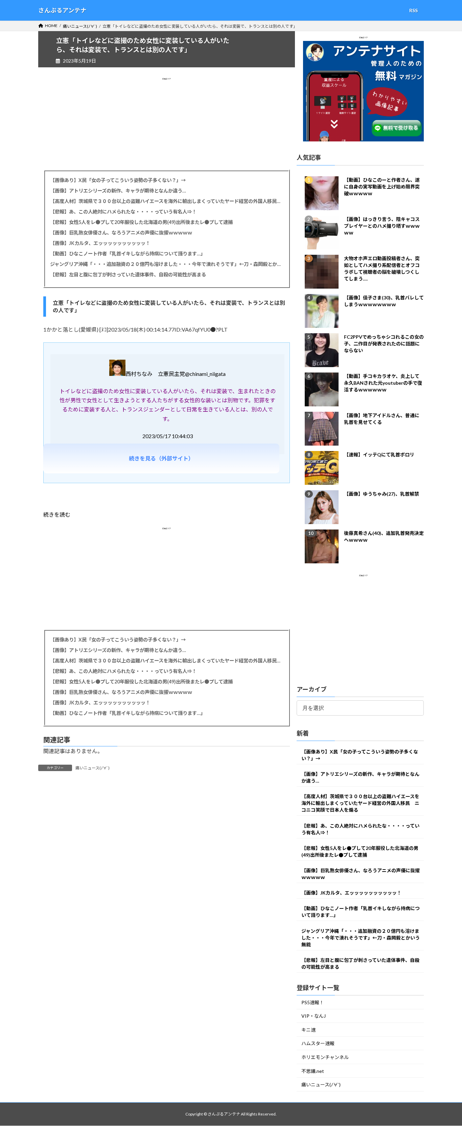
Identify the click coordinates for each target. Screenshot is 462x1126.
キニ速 (308, 1030)
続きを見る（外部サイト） (161, 458)
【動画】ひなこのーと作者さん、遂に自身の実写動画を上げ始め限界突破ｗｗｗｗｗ (382, 186)
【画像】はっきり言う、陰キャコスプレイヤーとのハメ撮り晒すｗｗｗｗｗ (382, 225)
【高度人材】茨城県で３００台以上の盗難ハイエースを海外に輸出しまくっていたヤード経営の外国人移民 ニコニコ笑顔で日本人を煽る (166, 201)
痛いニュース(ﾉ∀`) (92, 767)
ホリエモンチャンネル (325, 1057)
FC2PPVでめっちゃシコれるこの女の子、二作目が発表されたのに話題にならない (384, 343)
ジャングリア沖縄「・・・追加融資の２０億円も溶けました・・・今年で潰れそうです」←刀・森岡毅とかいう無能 (166, 264)
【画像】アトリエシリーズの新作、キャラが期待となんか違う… (118, 191)
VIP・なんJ (313, 1016)
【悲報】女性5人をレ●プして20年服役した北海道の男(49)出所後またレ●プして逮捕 (141, 222)
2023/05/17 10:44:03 (167, 436)
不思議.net (312, 1071)
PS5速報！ (312, 1002)
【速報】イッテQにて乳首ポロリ (379, 454)
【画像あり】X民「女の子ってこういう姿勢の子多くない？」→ (118, 180)
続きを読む (56, 514)
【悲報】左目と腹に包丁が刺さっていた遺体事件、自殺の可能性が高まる (128, 274)
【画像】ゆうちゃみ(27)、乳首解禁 (381, 494)
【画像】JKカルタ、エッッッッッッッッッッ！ (100, 243)
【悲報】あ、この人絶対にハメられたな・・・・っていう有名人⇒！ (123, 212)
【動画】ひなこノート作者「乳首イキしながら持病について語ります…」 (127, 253)
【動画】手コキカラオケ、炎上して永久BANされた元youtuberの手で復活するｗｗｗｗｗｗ (383, 382)
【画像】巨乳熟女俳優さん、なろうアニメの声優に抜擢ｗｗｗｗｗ (121, 232)
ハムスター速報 (317, 1043)
